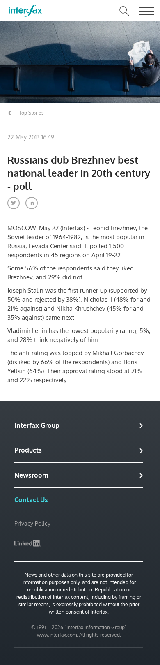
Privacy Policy (32, 523)
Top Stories (31, 113)
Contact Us (31, 500)
